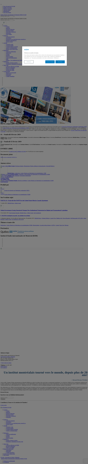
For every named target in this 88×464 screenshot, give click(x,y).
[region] (44, 56)
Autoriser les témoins (50, 61)
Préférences (29, 61)
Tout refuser (60, 61)
